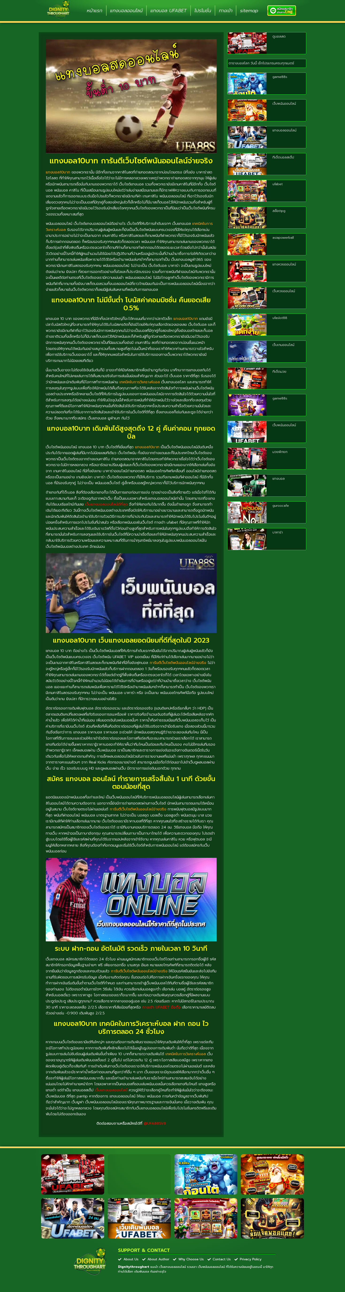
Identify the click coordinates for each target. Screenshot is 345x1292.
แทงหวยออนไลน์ (284, 264)
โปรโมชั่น (202, 10)
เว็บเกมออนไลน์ (283, 344)
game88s (279, 76)
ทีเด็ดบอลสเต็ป (283, 157)
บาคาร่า (277, 532)
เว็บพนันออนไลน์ (284, 103)
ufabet (277, 184)
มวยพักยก (280, 451)
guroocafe (280, 505)
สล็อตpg (278, 210)
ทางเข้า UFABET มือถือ (161, 1007)
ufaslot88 (279, 317)
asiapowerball (283, 237)
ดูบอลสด (279, 36)
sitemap (249, 10)
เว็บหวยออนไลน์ (283, 291)
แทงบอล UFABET (168, 10)
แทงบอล (278, 478)
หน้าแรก (94, 10)
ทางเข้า (225, 10)
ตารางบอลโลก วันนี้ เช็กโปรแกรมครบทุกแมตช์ (261, 63)
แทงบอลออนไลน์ (126, 10)
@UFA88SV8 (155, 1123)
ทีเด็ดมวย (279, 371)
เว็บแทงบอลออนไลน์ (111, 1090)
